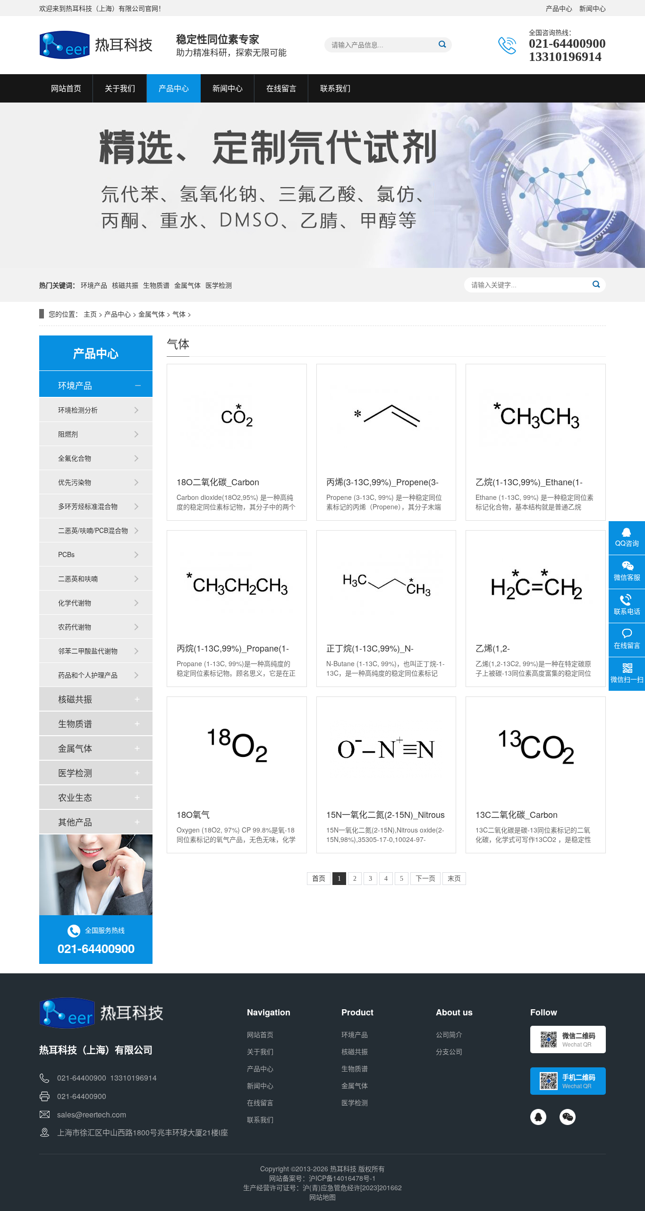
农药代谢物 (74, 626)
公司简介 (449, 1034)
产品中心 (559, 8)
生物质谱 (156, 285)
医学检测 (218, 285)
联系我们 (260, 1119)
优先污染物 (74, 482)
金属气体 (187, 285)
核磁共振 (125, 285)
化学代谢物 (74, 602)
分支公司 (449, 1051)
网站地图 (322, 1197)
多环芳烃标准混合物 (88, 506)
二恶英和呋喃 (78, 578)
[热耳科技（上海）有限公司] (98, 45)
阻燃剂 (68, 433)
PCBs (66, 554)
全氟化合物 (74, 458)
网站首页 (260, 1034)
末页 (454, 878)
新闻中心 (592, 8)
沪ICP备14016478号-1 (342, 1178)
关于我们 (260, 1051)
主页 (90, 313)
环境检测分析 (78, 409)
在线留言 (260, 1102)
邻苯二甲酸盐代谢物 (88, 650)
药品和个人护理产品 (88, 674)
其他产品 (75, 822)
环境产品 (94, 285)
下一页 (425, 878)
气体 (179, 313)
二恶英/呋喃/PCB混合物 (93, 530)
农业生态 (75, 797)
